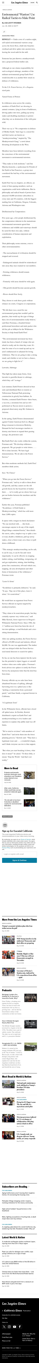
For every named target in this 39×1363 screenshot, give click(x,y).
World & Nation (7, 9)
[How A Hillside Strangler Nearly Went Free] (30, 1024)
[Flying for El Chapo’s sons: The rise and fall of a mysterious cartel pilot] (8, 1101)
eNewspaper (6, 1334)
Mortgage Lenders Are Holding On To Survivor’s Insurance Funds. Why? (10, 996)
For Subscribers (22, 1099)
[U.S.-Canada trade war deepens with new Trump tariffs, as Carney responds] (8, 1135)
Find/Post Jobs (7, 1337)
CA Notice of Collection (11, 1356)
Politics (19, 936)
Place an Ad (6, 1341)
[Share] (4, 31)
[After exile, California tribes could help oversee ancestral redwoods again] (29, 791)
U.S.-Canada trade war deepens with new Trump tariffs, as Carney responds (26, 1136)
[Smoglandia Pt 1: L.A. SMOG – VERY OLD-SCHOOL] (30, 1047)
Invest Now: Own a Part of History (28, 1339)
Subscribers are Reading (14, 1186)
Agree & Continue (19, 860)
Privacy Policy (6, 847)
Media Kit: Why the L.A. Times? (28, 1335)
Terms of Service (26, 839)
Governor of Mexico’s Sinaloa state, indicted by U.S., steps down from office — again (27, 974)
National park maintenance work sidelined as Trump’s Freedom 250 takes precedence (26, 1086)
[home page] (19, 2)
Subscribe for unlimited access (11, 1315)
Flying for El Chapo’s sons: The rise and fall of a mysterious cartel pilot (26, 1104)
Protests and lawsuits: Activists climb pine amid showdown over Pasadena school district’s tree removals (12, 776)
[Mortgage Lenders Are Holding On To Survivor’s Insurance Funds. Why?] (30, 998)
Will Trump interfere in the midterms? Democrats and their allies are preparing (26, 941)
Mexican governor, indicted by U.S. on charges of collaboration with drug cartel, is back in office (26, 1120)
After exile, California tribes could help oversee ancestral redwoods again (12, 790)
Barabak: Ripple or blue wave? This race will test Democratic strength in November (25, 957)
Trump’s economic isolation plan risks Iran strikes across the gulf (17, 927)
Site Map (4, 1318)
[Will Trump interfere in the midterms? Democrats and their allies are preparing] (8, 940)
